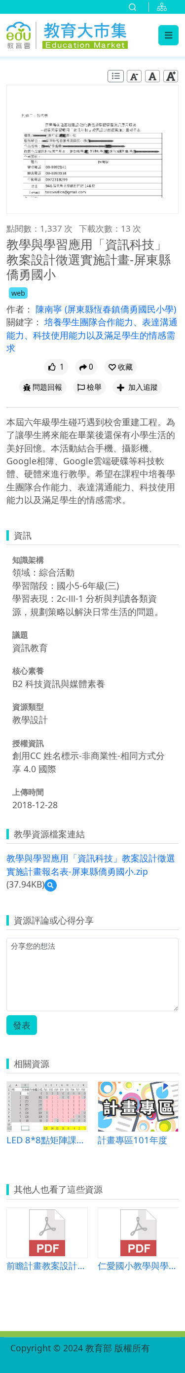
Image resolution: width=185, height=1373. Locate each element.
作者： (19, 309)
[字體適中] (152, 76)
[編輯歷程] (116, 76)
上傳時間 (28, 792)
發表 (22, 1025)
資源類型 (28, 706)
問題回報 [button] (47, 387)
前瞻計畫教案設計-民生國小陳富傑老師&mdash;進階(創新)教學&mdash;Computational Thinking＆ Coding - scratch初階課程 (47, 1265)
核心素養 (28, 670)
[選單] (168, 35)
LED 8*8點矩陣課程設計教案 (47, 1139)
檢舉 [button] (94, 387)
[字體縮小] (134, 76)
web (18, 293)
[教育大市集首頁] (67, 34)
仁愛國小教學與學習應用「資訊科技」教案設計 (138, 1265)
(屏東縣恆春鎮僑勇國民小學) (120, 309)
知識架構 (28, 559)
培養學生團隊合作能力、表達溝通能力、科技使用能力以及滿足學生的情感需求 (92, 335)
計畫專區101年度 (132, 1139)
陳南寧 (50, 309)
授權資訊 (28, 743)
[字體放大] (171, 76)
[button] (120, 367)
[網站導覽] (164, 7)
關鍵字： (24, 322)
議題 (20, 634)
